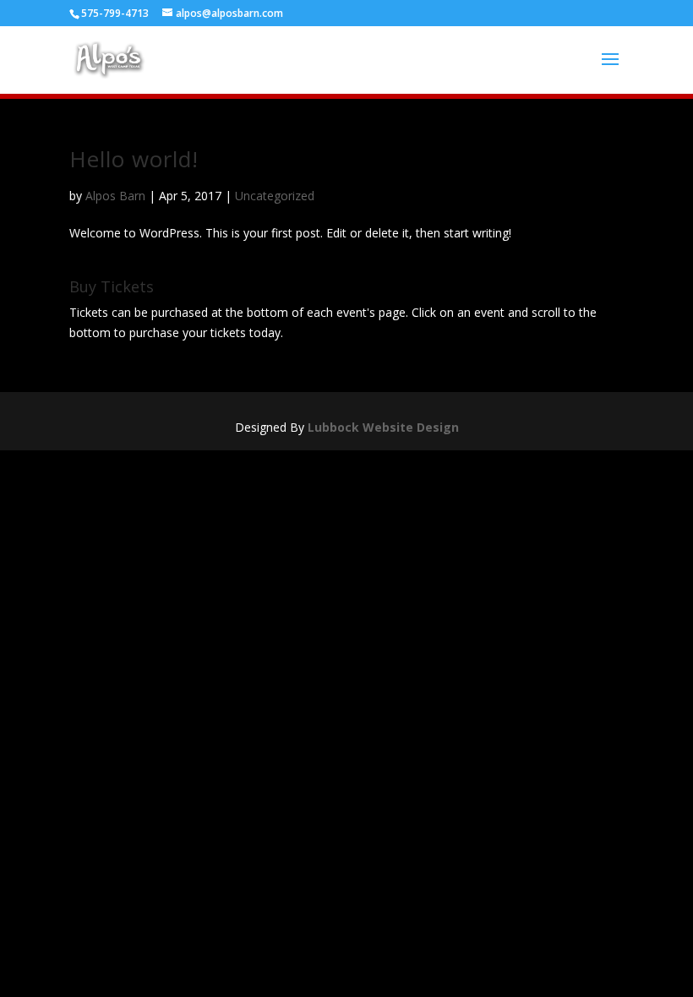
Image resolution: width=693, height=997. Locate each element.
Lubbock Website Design (383, 427)
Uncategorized (274, 196)
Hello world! (134, 159)
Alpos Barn (115, 196)
